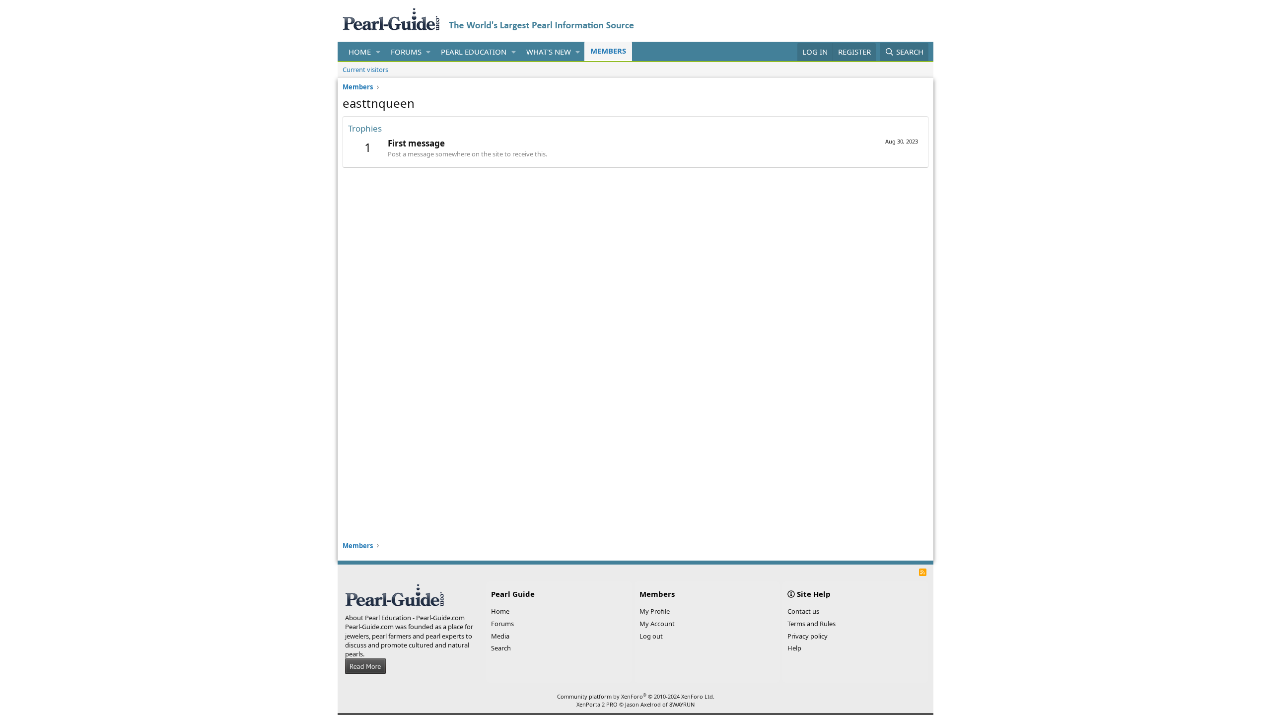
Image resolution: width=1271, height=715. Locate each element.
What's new (548, 52)
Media (500, 636)
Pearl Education (473, 52)
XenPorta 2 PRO (597, 704)
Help (794, 648)
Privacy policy (807, 636)
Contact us (803, 611)
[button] (378, 52)
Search (501, 648)
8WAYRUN (682, 704)
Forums (406, 52)
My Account (657, 623)
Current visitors (365, 69)
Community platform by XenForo (635, 696)
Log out (651, 636)
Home (360, 52)
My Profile (654, 611)
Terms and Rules (811, 623)
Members (608, 51)
